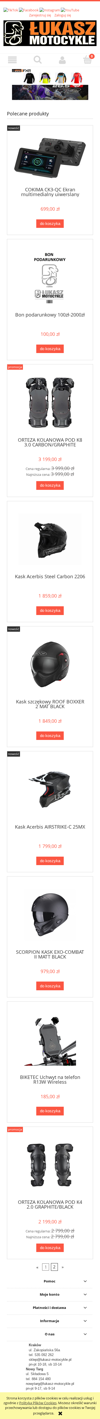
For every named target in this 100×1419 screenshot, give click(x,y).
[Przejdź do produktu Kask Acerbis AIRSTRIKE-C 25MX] (50, 789)
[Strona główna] (50, 32)
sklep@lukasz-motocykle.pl (50, 1360)
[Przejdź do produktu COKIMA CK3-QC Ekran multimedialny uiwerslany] (50, 158)
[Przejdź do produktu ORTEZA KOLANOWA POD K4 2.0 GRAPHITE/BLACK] (50, 1165)
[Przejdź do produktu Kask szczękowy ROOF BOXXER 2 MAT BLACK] (50, 664)
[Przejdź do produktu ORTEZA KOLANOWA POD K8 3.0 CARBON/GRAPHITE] (50, 402)
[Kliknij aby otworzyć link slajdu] (50, 84)
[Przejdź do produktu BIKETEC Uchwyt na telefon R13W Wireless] (50, 1040)
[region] (50, 84)
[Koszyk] (87, 59)
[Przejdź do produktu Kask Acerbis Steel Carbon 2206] (50, 539)
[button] (12, 60)
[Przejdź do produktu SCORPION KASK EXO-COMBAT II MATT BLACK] (50, 915)
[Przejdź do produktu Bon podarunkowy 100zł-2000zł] (50, 277)
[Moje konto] (62, 60)
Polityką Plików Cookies (38, 1402)
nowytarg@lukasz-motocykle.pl (50, 1384)
